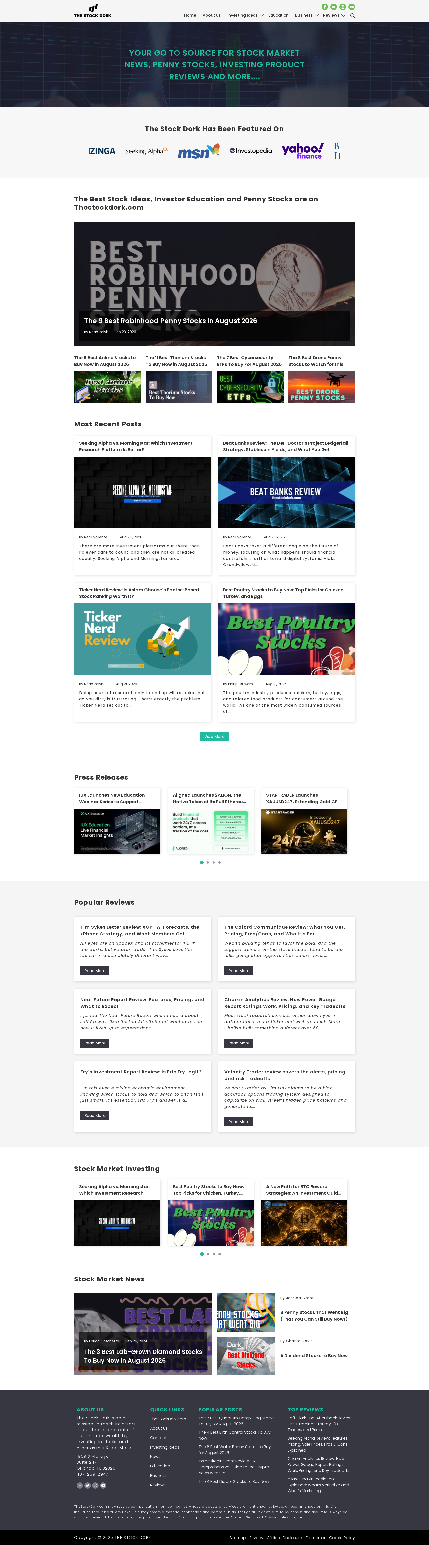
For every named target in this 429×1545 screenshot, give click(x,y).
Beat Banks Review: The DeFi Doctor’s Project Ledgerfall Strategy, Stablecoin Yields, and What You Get (285, 446)
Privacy (256, 1538)
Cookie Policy (342, 1538)
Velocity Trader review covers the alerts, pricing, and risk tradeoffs (285, 1075)
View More (214, 736)
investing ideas (242, 15)
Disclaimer (315, 1538)
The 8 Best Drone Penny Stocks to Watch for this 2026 (315, 361)
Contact (158, 1438)
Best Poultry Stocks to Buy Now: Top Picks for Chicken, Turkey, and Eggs (284, 593)
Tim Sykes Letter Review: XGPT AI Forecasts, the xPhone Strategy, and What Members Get (139, 930)
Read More (95, 971)
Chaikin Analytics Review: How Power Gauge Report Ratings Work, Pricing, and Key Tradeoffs (285, 1002)
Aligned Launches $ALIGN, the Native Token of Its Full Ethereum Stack (210, 798)
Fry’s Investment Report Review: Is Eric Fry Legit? (141, 1072)
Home (190, 15)
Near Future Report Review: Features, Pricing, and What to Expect (142, 1002)
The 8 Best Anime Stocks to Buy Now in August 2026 (105, 361)
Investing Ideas (164, 1447)
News (155, 1456)
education (278, 15)
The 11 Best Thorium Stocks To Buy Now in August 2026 (176, 361)
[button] (201, 862)
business (304, 15)
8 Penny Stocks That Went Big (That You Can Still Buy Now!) (314, 1315)
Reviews (158, 1485)
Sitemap (238, 1538)
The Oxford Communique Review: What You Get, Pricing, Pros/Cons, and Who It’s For (284, 930)
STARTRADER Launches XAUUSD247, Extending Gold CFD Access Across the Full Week (303, 798)
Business (158, 1475)
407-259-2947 (92, 1474)
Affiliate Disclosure (284, 1538)
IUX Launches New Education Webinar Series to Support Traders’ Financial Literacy (112, 798)
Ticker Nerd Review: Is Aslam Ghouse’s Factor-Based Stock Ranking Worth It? (139, 593)
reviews (331, 15)
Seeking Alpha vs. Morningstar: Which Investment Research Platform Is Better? (136, 446)
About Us (212, 15)
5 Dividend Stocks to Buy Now (314, 1355)
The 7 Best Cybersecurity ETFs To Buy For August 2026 (249, 361)
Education (160, 1466)
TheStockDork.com (168, 1419)
